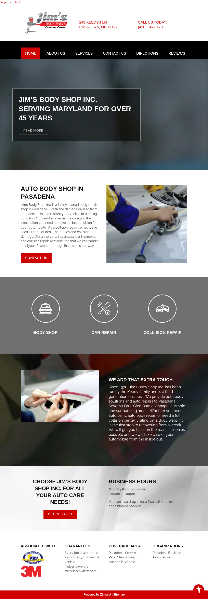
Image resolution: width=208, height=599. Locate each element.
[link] (198, 589)
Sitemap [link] (119, 594)
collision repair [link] (162, 332)
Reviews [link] (177, 53)
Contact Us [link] (114, 53)
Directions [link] (147, 53)
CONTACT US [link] (36, 258)
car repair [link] (104, 332)
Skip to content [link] (10, 2)
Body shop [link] (45, 332)
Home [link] (30, 53)
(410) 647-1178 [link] (150, 27)
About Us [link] (56, 53)
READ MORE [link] (33, 131)
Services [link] (84, 53)
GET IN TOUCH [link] (60, 514)
